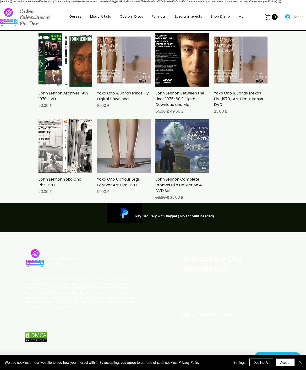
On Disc (29, 24)
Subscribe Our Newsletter (213, 264)
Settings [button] (239, 362)
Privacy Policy (189, 362)
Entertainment (35, 17)
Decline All (261, 362)
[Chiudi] (300, 362)
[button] (75, 16)
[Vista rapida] (65, 60)
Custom (27, 11)
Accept (285, 362)
